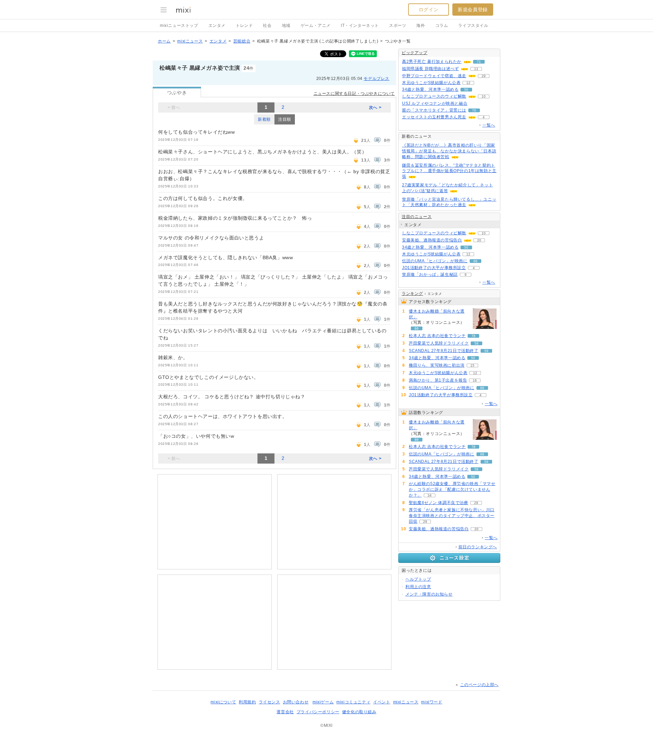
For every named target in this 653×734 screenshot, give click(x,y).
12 (468, 83)
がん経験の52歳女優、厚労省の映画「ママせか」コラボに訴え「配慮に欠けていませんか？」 (452, 489)
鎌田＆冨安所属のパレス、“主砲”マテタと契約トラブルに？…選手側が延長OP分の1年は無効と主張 (449, 171)
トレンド (244, 25)
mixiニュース (190, 41)
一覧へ (488, 125)
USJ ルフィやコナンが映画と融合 (434, 103)
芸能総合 (241, 41)
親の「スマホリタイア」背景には (434, 110)
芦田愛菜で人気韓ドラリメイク (439, 343)
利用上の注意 (418, 586)
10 (484, 96)
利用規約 (247, 702)
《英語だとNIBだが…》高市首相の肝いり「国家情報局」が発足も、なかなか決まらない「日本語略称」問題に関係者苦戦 (449, 151)
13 (476, 69)
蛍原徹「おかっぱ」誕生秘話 (430, 274)
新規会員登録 (473, 9)
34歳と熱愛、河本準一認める (430, 89)
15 (472, 365)
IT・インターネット (360, 25)
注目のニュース (417, 216)
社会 (267, 25)
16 (475, 380)
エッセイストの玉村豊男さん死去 (434, 117)
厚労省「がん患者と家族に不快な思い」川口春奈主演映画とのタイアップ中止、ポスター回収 (452, 515)
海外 (420, 25)
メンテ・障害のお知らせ (429, 594)
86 (417, 328)
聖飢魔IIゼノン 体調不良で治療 (438, 502)
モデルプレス (376, 78)
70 (474, 110)
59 (486, 351)
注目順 (284, 119)
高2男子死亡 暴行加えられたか (432, 61)
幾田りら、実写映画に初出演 (437, 365)
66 (475, 261)
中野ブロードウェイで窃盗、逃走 (434, 75)
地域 (286, 25)
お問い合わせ (296, 702)
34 (430, 495)
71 (479, 62)
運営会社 (285, 712)
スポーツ (397, 25)
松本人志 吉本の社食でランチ (437, 335)
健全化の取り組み (359, 712)
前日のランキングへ (477, 547)
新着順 (264, 119)
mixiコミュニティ (353, 702)
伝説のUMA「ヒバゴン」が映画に (435, 260)
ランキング (412, 293)
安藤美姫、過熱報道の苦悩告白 (432, 240)
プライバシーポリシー (318, 712)
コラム (441, 25)
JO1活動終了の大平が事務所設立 (434, 267)
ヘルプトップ (418, 579)
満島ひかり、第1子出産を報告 (438, 380)
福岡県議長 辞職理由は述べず (430, 68)
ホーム (164, 41)
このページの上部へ (479, 684)
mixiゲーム (323, 702)
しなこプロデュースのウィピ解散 (434, 96)
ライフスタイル (473, 25)
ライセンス (269, 702)
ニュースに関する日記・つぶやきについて (354, 93)
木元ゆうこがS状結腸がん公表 (431, 82)
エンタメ (216, 25)
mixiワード (431, 702)
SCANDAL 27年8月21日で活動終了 (444, 350)
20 (479, 240)
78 (473, 336)
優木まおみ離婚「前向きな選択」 (437, 314)
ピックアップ (415, 52)
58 (476, 343)
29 (484, 76)
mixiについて (223, 702)
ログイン (428, 9)
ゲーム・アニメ (316, 25)
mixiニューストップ (179, 25)
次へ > (375, 107)
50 (466, 89)
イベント (381, 702)
